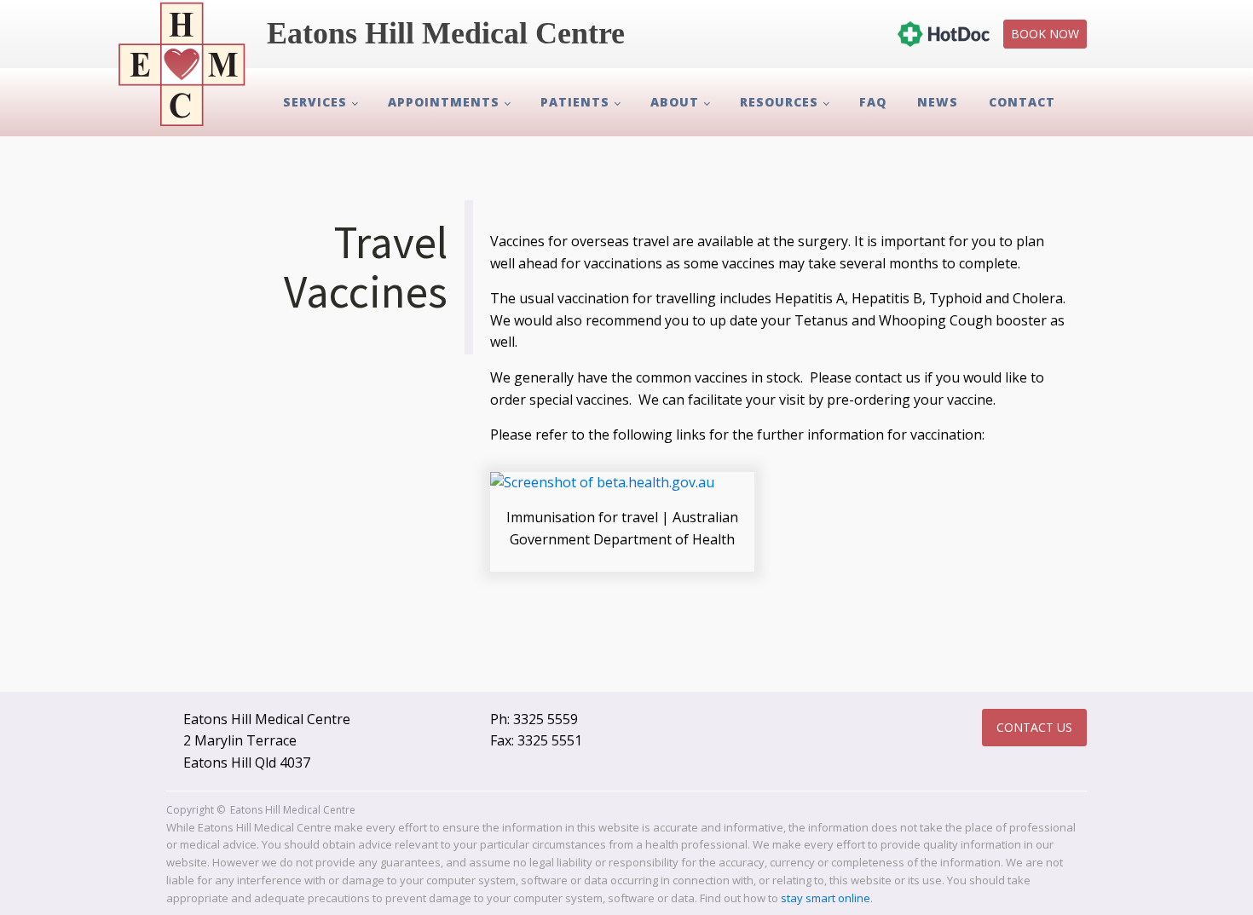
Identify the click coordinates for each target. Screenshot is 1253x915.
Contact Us (1034, 727)
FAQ (872, 102)
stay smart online (825, 898)
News (937, 102)
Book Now (1045, 34)
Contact (1022, 102)
